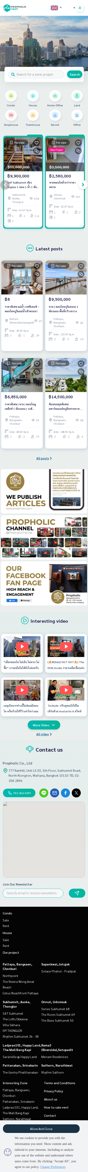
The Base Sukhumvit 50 (57, 1020)
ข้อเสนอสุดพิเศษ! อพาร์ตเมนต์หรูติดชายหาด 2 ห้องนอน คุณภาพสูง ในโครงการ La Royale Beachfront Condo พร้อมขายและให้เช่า (65, 406)
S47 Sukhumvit (13, 1013)
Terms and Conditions (59, 1083)
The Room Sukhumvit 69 (58, 1014)
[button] (81, 44)
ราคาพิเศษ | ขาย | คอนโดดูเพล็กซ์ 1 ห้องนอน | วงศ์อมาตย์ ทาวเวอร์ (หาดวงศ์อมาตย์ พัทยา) (20, 406)
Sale (6, 920)
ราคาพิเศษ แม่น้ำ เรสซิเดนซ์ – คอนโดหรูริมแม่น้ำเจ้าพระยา (22, 309)
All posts (42, 458)
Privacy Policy (53, 1091)
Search (75, 74)
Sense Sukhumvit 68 (55, 1009)
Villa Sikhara (11, 1025)
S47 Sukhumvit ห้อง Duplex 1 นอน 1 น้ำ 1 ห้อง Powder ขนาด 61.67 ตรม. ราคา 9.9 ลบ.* (22, 185)
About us (50, 1099)
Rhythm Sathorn (52, 1072)
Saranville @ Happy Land (20, 1057)
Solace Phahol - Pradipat (58, 971)
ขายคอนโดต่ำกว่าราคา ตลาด (62, 185)
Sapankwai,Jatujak (55, 964)
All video (42, 734)
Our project (11, 952)
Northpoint (10, 976)
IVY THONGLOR (12, 1030)
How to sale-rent (56, 1107)
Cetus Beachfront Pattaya (20, 993)
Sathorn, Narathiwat (57, 1065)
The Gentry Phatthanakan (20, 1072)
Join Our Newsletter (17, 884)
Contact (50, 1115)
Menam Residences (54, 1057)
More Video (41, 725)
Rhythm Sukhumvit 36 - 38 (21, 1036)
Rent (6, 926)
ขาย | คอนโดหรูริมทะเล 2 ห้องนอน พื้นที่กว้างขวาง (63, 309)
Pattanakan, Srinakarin (20, 1065)
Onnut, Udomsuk (54, 1002)
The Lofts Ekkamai (15, 1019)
